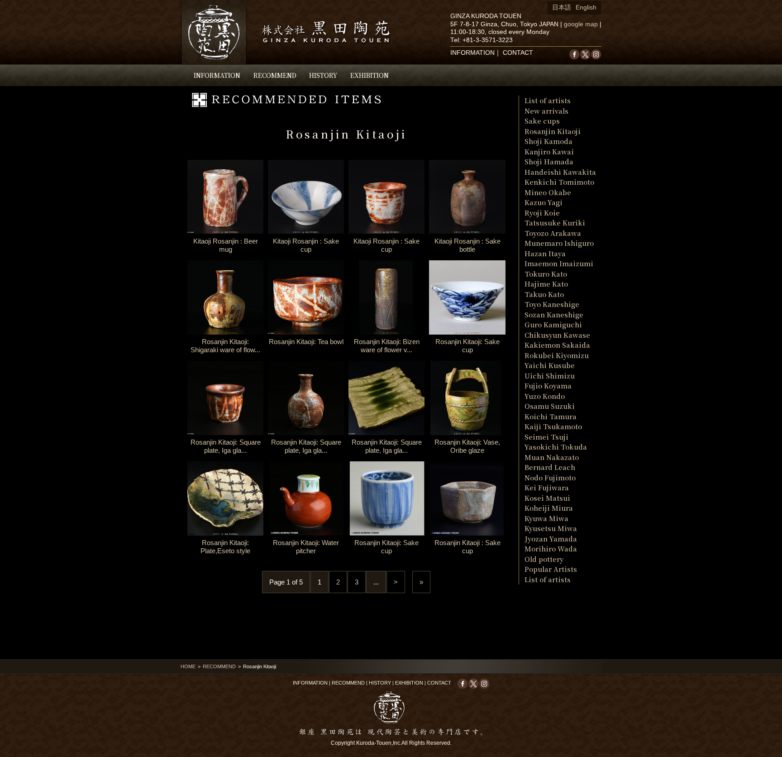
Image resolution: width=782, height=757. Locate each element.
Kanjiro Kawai (549, 151)
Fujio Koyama (548, 385)
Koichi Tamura (551, 416)
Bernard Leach (550, 467)
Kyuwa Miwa (546, 518)
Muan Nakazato (552, 457)
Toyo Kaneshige (552, 304)
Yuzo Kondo (545, 396)
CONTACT (518, 52)
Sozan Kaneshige (554, 314)
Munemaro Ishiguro (559, 243)
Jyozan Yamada (551, 538)
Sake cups (542, 120)
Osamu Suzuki (550, 406)
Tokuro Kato (546, 273)
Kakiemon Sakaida (557, 345)
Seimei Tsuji (546, 436)
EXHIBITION (369, 75)
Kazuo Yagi (544, 202)
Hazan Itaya (545, 253)
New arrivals (546, 110)
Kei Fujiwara (547, 487)
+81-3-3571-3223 (488, 40)
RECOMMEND (274, 75)
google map (581, 24)
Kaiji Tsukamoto (553, 426)
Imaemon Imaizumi (559, 263)
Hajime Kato (546, 283)
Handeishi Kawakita (560, 172)
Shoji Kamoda (548, 141)
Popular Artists (551, 569)
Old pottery (544, 559)
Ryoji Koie (542, 212)
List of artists (548, 100)
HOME (188, 666)
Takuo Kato (544, 294)
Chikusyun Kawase (557, 335)
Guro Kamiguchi (553, 324)
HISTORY (323, 75)
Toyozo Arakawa (553, 233)
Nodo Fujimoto (550, 477)
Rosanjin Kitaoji (553, 131)
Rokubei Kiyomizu (557, 355)
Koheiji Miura (549, 508)
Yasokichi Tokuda (556, 446)
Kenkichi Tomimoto (559, 182)
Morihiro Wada (551, 548)
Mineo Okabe (548, 192)
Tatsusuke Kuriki (555, 222)
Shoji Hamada (549, 161)
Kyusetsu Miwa (551, 528)
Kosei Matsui (547, 498)
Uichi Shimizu (550, 375)
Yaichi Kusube (550, 365)
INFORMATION (217, 75)
